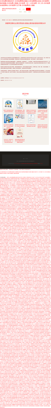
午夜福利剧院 (25, 311)
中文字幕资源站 (5, 374)
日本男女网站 (31, 202)
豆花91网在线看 (32, 270)
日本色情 (38, 253)
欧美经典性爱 (27, 273)
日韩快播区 (12, 363)
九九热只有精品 (47, 206)
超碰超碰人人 (29, 333)
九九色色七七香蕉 (21, 393)
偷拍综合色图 (48, 346)
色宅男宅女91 (11, 343)
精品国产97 (42, 253)
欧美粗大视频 (28, 363)
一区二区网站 (41, 206)
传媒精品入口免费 (39, 336)
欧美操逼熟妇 (8, 308)
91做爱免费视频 (40, 384)
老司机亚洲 (14, 386)
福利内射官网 (18, 386)
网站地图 (17, 173)
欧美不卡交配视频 (5, 213)
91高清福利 (17, 370)
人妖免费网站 (27, 216)
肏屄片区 (15, 230)
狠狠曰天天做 (27, 370)
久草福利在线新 (46, 391)
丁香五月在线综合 (35, 325)
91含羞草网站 (21, 202)
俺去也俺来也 (5, 202)
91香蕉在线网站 (9, 397)
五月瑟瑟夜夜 (37, 405)
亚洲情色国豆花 (28, 212)
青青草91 (48, 257)
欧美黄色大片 (10, 312)
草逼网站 (40, 388)
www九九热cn (4, 276)
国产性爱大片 (39, 188)
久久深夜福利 (18, 266)
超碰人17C (28, 223)
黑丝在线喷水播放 (7, 264)
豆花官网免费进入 (42, 364)
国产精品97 (40, 284)
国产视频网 (20, 239)
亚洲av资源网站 (21, 335)
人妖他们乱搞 (42, 401)
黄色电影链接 (19, 400)
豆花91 (1, 364)
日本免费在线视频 (33, 242)
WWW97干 (12, 181)
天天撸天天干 (38, 226)
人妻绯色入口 (29, 281)
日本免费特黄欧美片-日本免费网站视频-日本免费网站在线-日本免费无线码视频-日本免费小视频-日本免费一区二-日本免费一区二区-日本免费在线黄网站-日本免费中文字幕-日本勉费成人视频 (25, 3)
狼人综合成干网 (44, 246)
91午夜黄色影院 (31, 394)
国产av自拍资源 (21, 180)
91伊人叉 (40, 374)
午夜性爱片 (23, 319)
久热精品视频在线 (29, 280)
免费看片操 (12, 369)
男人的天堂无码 (30, 285)
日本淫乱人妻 (35, 249)
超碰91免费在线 (33, 222)
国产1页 (28, 388)
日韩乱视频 (49, 267)
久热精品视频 (6, 318)
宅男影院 (35, 209)
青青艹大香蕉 (25, 287)
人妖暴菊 (13, 187)
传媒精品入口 (38, 307)
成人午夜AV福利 (15, 191)
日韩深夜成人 (18, 188)
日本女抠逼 (14, 316)
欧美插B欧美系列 (6, 273)
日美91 (17, 335)
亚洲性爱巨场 (38, 398)
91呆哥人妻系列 (44, 239)
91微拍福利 (2, 314)
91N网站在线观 (30, 387)
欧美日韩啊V (4, 215)
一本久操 (10, 187)
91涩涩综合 (37, 381)
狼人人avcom (27, 331)
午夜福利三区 (20, 380)
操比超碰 (30, 357)
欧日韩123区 (10, 379)
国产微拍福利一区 (7, 242)
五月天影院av (9, 301)
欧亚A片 (37, 221)
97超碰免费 (25, 195)
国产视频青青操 (14, 393)
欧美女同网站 (34, 357)
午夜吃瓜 (49, 362)
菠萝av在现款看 (31, 298)
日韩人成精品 (27, 360)
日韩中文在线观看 (36, 397)
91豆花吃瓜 (25, 228)
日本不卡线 (41, 366)
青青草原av (10, 366)
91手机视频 (34, 333)
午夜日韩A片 (24, 328)
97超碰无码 (39, 246)
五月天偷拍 (34, 239)
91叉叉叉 (45, 362)
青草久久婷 (21, 340)
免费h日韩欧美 (2, 387)
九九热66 (27, 381)
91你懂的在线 (21, 370)
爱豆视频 (6, 314)
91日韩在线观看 (47, 311)
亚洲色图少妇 (39, 213)
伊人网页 (19, 221)
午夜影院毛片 (36, 377)
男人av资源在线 (18, 209)
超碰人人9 (33, 229)
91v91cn (23, 290)
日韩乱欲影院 (24, 333)
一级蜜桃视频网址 (17, 198)
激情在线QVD (32, 326)
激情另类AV (21, 346)
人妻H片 (33, 305)
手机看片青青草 (5, 380)
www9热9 (3, 321)
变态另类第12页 (11, 350)
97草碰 (11, 403)
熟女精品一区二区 (23, 339)
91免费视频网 (5, 267)
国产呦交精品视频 (18, 342)
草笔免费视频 (21, 304)
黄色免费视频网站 (20, 276)
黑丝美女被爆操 (20, 302)
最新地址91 (4, 394)
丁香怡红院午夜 (41, 278)
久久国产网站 (10, 352)
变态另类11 (34, 322)
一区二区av (36, 271)
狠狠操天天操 (15, 353)
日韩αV (22, 373)
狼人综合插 (24, 305)
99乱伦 (15, 314)
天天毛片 (46, 326)
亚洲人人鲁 (43, 209)
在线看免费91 (15, 180)
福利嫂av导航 (37, 223)
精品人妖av (4, 316)
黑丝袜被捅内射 (10, 232)
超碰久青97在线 (9, 274)
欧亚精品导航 (3, 298)
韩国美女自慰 (32, 276)
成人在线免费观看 (5, 187)
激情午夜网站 (34, 316)
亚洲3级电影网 (16, 202)
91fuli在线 (49, 240)
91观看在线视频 (11, 376)
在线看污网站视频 (37, 205)
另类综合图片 (33, 319)
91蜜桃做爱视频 (26, 206)
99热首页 (38, 191)
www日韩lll (3, 324)
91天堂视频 (36, 202)
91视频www (21, 285)
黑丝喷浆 (39, 352)
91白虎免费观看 (4, 225)
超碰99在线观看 (26, 254)
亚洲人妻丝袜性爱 (13, 381)
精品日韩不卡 (4, 319)
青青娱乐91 (35, 338)
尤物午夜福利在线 (9, 311)
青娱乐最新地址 (44, 225)
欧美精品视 (17, 280)
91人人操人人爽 (47, 278)
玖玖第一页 (38, 322)
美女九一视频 (32, 197)
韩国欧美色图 (39, 230)
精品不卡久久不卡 (16, 352)
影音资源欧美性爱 (39, 319)
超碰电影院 (21, 311)
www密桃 (44, 242)
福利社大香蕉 (41, 362)
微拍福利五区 (16, 309)
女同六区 (40, 314)
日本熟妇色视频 (5, 376)
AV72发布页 (35, 315)
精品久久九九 (43, 403)
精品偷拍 (10, 324)
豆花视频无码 (44, 266)
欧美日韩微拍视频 (44, 352)
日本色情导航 (23, 300)
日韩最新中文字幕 (7, 369)
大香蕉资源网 (33, 204)
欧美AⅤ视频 (20, 232)
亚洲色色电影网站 (32, 232)
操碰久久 (41, 305)
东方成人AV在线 (21, 281)
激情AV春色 (4, 270)
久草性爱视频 (37, 305)
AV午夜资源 (26, 298)
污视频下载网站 (46, 247)
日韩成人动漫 (12, 240)
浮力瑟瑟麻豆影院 (11, 339)
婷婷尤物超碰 (28, 283)
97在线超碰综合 (5, 229)
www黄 (25, 281)
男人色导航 (35, 349)
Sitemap (41, 163)
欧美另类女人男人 (30, 324)
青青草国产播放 (16, 178)
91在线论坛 (40, 202)
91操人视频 (15, 328)
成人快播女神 (28, 213)
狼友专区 (9, 322)
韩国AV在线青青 (40, 212)
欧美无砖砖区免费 (27, 295)
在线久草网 (21, 353)
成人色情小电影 (15, 288)
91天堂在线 (45, 194)
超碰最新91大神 (45, 252)
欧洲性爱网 (37, 304)
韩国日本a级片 (4, 328)
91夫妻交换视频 (45, 213)
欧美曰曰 (28, 400)
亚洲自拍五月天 (32, 381)
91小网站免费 (10, 243)
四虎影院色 (41, 377)
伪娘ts (13, 342)
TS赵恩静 (20, 387)
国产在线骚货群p (47, 305)
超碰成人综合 (8, 321)
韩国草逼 (49, 386)
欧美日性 (36, 247)
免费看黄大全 (8, 291)
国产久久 (3, 329)
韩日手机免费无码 (33, 360)
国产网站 (42, 263)
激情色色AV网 (45, 202)
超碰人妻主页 (39, 339)
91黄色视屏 (19, 329)
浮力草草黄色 (39, 239)
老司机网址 (30, 312)
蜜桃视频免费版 (14, 397)
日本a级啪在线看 (5, 353)
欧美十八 (7, 257)
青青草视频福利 (28, 246)
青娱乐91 (13, 285)
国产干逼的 (24, 239)
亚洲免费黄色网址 (43, 367)
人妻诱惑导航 (26, 256)
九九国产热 (17, 318)
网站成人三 (26, 376)
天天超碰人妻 (8, 219)
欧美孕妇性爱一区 (25, 314)
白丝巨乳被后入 (34, 212)
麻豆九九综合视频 (24, 271)
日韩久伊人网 (7, 233)
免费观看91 (20, 208)
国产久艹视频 (26, 379)
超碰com (39, 363)
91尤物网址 (20, 383)
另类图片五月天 (4, 260)
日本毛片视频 (42, 322)
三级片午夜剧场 (36, 332)
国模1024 (32, 199)
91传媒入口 (39, 359)
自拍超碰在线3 (30, 284)
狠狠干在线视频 (9, 259)
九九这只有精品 (43, 335)
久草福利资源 (26, 357)
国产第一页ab (44, 230)
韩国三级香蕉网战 (41, 373)
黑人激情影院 (10, 364)
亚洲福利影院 (32, 304)
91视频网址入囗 (36, 346)
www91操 (6, 201)
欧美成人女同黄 (42, 350)
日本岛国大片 (15, 254)
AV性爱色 (6, 237)
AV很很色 (4, 391)
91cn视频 (18, 242)
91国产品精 (22, 360)
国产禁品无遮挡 (23, 187)
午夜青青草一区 (14, 184)
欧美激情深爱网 (18, 404)
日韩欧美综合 (3, 266)
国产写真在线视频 (12, 246)
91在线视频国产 (17, 295)
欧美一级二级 (2, 363)
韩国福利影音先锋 (3, 208)
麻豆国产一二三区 (17, 249)
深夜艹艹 (18, 405)
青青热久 (4, 223)
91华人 (1, 403)
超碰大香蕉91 (32, 356)
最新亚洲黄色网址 (21, 263)
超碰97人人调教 (28, 198)
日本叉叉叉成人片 (7, 181)
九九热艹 (33, 177)
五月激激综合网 (4, 290)
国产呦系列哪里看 (18, 363)
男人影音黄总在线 (4, 379)
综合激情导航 (6, 349)
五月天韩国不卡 (27, 367)
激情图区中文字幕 (41, 264)
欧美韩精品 (9, 405)
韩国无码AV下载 (33, 403)
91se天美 (43, 226)
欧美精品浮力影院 (27, 235)
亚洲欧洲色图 (7, 355)
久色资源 (8, 215)
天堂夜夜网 (36, 366)
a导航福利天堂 (4, 366)
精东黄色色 (44, 283)
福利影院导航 (28, 290)
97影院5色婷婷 (46, 332)
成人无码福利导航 (23, 205)
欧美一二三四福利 (40, 185)
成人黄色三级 (11, 309)
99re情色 (7, 381)
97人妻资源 (38, 321)
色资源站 (29, 253)
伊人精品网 (35, 300)
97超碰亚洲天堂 (41, 298)
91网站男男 (20, 284)
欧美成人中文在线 (11, 370)
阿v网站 (24, 353)
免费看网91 (9, 386)
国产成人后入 (47, 198)
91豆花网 (19, 324)
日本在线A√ (5, 360)
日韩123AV (38, 391)
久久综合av (42, 297)
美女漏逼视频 (28, 308)
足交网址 (30, 318)
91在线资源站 (40, 247)
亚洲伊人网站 (20, 185)
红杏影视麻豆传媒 (28, 263)
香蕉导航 (16, 285)
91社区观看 (7, 197)
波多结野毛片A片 (4, 230)
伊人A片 (39, 218)
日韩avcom (47, 336)
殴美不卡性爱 (36, 376)
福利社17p (4, 308)
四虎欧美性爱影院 (12, 362)
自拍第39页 (7, 383)
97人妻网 (1, 357)
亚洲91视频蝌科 (23, 349)
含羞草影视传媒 (31, 405)
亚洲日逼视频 (41, 379)
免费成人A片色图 (14, 270)
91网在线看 (11, 222)
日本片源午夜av (14, 229)
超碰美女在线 (30, 386)
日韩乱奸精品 (44, 261)
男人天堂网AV (23, 177)
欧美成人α (48, 249)
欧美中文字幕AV (9, 256)
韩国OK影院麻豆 (10, 400)
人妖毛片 (13, 192)
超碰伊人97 (6, 209)
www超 (19, 219)
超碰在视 (30, 256)
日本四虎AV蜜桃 (27, 240)
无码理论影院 (46, 376)
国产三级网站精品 (35, 195)
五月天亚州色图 (28, 191)
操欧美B (36, 276)
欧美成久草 (24, 204)
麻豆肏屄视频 (36, 250)
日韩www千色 (31, 302)
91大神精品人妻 (27, 342)
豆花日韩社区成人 (17, 350)
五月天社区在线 (8, 398)
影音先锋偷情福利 (30, 211)
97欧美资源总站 (3, 384)
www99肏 (16, 240)
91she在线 (31, 329)
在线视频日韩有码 (15, 219)
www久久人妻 (44, 339)
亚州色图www (24, 324)
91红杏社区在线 (5, 340)
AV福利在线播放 (33, 401)
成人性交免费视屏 (43, 205)
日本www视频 (18, 338)
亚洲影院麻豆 (22, 261)
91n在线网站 (33, 398)
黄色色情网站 (11, 356)
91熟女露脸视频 (32, 261)
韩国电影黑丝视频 (19, 264)
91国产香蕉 (20, 394)
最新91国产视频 (6, 357)
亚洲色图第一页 (47, 329)
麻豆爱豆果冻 (26, 326)
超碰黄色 (2, 339)
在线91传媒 (34, 280)
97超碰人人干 (28, 188)
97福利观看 (38, 197)
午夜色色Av (30, 287)
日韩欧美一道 (22, 377)
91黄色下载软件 (43, 370)
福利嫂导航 (32, 370)
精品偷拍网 (21, 267)
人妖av (17, 331)
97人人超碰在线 (41, 273)
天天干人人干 (18, 326)
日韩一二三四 (24, 233)
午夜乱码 (32, 235)
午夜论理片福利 (24, 301)
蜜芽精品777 (22, 216)
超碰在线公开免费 (9, 346)
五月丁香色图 (24, 277)
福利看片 (23, 321)
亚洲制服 (17, 225)
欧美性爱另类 (44, 390)
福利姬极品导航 (16, 294)
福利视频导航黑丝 (11, 287)
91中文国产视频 (30, 350)
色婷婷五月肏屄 (42, 346)
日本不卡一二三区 (34, 301)
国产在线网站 (37, 192)
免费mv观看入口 (12, 326)
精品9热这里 (29, 195)
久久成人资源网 (20, 270)
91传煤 (27, 318)
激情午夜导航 (39, 333)
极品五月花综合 (11, 211)
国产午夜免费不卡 (15, 267)
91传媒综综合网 (40, 349)
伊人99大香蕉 (35, 211)
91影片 (8, 260)
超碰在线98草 (19, 260)
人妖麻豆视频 (40, 199)
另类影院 (27, 201)
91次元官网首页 (8, 329)
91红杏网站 (46, 237)
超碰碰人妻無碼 (10, 271)
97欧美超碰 (49, 363)
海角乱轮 (5, 205)
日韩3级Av (41, 215)
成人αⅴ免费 (11, 305)
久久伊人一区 (4, 301)
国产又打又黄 (29, 230)
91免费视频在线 (12, 197)
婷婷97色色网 (33, 390)
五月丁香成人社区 (15, 304)
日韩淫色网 (36, 273)
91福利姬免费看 (38, 270)
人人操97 (15, 400)
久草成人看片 (10, 263)
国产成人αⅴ (15, 239)
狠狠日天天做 (5, 367)
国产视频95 (28, 249)
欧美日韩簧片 (37, 331)
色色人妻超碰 (12, 228)
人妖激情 (9, 229)
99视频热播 (25, 391)
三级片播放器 (3, 304)
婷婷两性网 (13, 398)
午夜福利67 (8, 194)
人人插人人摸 (22, 343)
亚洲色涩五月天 (5, 281)
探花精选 (23, 381)
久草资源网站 (6, 309)
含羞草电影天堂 (35, 281)
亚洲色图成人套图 (47, 369)
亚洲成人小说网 (4, 232)
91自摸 (47, 380)
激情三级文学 (18, 177)
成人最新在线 (23, 363)
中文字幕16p (20, 287)
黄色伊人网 (22, 405)
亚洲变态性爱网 (3, 346)
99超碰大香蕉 (26, 278)
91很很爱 (47, 308)
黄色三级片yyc (13, 235)
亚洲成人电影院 (28, 305)
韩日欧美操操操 (5, 294)
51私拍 (22, 199)
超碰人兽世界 (24, 400)
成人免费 (17, 332)
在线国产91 (6, 295)
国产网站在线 (35, 318)
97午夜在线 (36, 379)
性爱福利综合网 (10, 328)
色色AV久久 (11, 239)
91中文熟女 (29, 339)
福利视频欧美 (10, 180)
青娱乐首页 (23, 212)
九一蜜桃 (5, 261)
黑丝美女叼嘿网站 (24, 209)
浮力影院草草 (38, 403)
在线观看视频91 (42, 325)
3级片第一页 (39, 266)
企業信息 (25, 11)
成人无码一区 (5, 263)
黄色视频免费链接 (36, 329)
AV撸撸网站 (13, 404)
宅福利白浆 (26, 352)
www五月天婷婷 (36, 387)
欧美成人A (47, 188)
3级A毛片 (24, 274)
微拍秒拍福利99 (29, 187)
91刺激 (47, 404)
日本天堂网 (32, 355)
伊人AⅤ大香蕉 (20, 254)
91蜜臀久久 (14, 283)
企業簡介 (23, 9)
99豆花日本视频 (35, 218)
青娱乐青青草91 (39, 345)
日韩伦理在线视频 (43, 240)
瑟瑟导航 (41, 391)
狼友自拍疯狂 (21, 332)
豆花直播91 (27, 192)
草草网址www (10, 202)
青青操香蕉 (39, 316)
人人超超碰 (49, 312)
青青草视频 (12, 383)
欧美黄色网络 (29, 218)
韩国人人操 (12, 216)
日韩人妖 (24, 315)
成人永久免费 (13, 266)
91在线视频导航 (15, 346)
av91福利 (23, 322)
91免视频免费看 (20, 194)
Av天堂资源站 (29, 228)
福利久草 (16, 228)
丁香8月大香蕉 (46, 343)
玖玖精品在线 (36, 343)
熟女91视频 (8, 298)
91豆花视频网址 (27, 304)
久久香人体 (37, 177)
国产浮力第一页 (39, 309)
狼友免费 (13, 261)
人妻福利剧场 (2, 331)
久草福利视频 (2, 280)
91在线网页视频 (45, 374)
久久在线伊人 (5, 364)
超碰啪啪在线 (29, 325)
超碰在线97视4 (15, 305)
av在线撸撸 (15, 364)
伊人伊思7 (46, 185)
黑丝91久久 (21, 374)
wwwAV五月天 (33, 253)
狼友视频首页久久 (46, 208)
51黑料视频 (19, 223)
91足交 (10, 288)
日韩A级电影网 (14, 384)
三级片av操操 (20, 236)
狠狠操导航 (10, 201)
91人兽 (20, 305)
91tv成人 (2, 197)
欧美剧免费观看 (22, 355)
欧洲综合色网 (23, 188)
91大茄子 (22, 235)
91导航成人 (41, 194)
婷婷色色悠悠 (6, 356)
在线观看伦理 (9, 284)
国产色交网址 (27, 345)
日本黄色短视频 (46, 215)
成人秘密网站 (8, 218)
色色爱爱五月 (10, 353)
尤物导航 (26, 332)
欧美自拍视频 (6, 188)
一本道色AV (7, 228)
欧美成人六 (42, 236)
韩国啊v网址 (31, 208)
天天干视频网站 (19, 362)
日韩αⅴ (2, 226)
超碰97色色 (15, 252)
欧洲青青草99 (35, 264)
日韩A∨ (21, 391)
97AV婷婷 (1, 209)
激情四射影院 (19, 253)
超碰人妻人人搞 (8, 185)
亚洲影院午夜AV (5, 325)
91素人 (24, 215)
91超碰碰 (31, 335)
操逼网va (33, 263)
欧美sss (44, 349)
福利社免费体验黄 (27, 181)
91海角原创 (32, 278)
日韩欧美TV (22, 352)
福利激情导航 (24, 253)
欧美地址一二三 (30, 288)
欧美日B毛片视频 (41, 357)
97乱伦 (44, 281)
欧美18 (14, 290)
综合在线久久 (33, 290)
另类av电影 (22, 295)
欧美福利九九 (18, 278)
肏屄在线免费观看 (44, 359)
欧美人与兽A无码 (24, 266)
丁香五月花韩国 (46, 212)
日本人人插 (41, 381)
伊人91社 (45, 312)
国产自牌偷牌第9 (17, 291)
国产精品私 (24, 316)
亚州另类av (17, 369)
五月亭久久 (36, 184)
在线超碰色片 (45, 187)
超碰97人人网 (6, 338)
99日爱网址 (47, 373)
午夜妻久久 (25, 194)
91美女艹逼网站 (45, 318)
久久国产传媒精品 (32, 380)
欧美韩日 (29, 384)
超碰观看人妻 (42, 178)
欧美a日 (44, 380)
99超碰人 (8, 205)
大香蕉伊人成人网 (13, 338)
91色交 (25, 388)
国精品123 (7, 277)
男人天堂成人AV (9, 394)
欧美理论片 (14, 390)
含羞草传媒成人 (22, 213)
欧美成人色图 (38, 182)
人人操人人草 (19, 314)
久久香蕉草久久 (36, 297)
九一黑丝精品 (41, 243)
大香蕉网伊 (38, 295)
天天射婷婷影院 (8, 335)
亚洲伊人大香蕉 (47, 181)
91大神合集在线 (34, 266)
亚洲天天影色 (8, 235)
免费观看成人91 (14, 185)
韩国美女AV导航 (36, 393)
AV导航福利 (5, 390)
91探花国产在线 (39, 242)
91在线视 (49, 276)
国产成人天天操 (31, 180)
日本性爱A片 (45, 195)
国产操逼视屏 (38, 232)
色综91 (19, 252)
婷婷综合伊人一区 (7, 184)
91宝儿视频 (36, 216)
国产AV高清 (16, 181)
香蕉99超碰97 (5, 236)
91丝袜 (43, 369)
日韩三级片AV (3, 219)
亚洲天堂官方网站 (12, 349)
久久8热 (15, 376)
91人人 (25, 211)
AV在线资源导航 (47, 287)
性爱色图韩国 (35, 287)
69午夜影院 (44, 333)
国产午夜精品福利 (30, 205)
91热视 (2, 350)
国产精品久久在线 (13, 260)
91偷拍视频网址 (45, 228)
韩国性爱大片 (36, 364)
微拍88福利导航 (19, 290)
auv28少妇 (24, 362)
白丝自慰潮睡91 (47, 357)
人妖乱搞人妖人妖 (13, 333)
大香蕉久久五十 (30, 209)
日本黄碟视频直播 (33, 367)
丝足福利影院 (32, 331)
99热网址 (22, 278)
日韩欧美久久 (12, 215)
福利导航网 (14, 223)
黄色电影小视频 (23, 226)
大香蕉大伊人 (32, 223)
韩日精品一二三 (30, 194)
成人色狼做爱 (30, 332)
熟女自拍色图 (12, 199)
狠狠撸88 (7, 362)
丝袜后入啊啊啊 (10, 374)
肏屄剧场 (19, 312)
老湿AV (44, 336)
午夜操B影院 (35, 335)
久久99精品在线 (3, 250)
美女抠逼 (6, 339)
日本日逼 (18, 205)
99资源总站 (28, 309)
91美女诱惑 (29, 301)
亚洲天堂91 (17, 298)
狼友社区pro (40, 277)
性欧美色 (30, 219)
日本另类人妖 (31, 201)
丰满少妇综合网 (35, 311)
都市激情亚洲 (21, 273)
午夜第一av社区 (42, 404)
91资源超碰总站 (3, 194)
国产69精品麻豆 (19, 201)
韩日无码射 (42, 204)
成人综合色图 (17, 261)
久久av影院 (13, 335)
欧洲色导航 (22, 298)
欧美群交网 (32, 237)
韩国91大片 (9, 276)
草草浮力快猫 (34, 246)
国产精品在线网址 (4, 271)
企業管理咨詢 (23, 163)
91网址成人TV (28, 353)
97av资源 (47, 209)
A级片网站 (34, 336)
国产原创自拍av (29, 291)
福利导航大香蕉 (44, 270)
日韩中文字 (14, 247)
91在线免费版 (20, 384)
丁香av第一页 (27, 401)
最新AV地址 (48, 192)
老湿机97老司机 (47, 256)
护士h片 (29, 236)
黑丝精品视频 (24, 184)
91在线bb (12, 401)
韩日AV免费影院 (9, 384)
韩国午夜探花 (27, 237)
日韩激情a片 (43, 383)
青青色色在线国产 (34, 277)
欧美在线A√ (30, 338)
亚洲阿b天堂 (38, 360)
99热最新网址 (14, 259)
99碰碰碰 (16, 211)
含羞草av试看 (8, 182)
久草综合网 (12, 297)
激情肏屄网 (33, 221)
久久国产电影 (36, 285)
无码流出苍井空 (26, 276)
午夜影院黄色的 (13, 331)
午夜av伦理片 (41, 394)
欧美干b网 (22, 388)
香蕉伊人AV (38, 274)
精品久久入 (15, 253)
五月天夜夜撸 (37, 355)
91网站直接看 (36, 206)
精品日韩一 (30, 267)
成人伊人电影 (16, 336)
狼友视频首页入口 (14, 208)
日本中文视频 (46, 340)
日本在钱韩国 (31, 297)
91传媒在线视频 (11, 280)
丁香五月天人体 (31, 376)
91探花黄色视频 (46, 221)
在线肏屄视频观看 (45, 277)
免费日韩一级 (23, 249)
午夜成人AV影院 (36, 314)
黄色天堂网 (45, 319)
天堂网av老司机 (10, 281)
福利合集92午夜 (22, 331)
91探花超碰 (42, 274)
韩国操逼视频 (34, 188)
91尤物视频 (32, 206)
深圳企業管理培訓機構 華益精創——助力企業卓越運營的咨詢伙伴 (8, 126)
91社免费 (31, 393)
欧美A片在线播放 (40, 338)
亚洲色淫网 (13, 321)
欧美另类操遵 (31, 404)
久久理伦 (16, 387)
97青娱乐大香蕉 (3, 259)
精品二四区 (48, 355)
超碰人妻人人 (10, 380)
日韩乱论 (42, 295)
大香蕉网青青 (41, 332)
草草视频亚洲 (14, 394)
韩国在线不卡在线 (17, 271)
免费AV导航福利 (12, 357)
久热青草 (18, 256)
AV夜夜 (14, 222)
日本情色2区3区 (42, 324)
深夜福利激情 (43, 307)
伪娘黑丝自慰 (44, 271)
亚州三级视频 (44, 254)
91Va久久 (38, 367)
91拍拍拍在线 (14, 366)
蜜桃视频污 (23, 246)
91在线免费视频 (47, 397)
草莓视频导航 (14, 276)
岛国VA (4, 235)
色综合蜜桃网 (27, 393)
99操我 (24, 403)
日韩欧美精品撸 (44, 276)
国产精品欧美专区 (47, 394)
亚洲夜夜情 (36, 298)
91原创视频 (10, 325)
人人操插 (37, 204)
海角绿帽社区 (20, 397)
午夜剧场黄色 (30, 346)
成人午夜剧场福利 (25, 338)
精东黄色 (22, 192)
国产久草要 (42, 201)
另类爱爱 (39, 267)
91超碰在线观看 (45, 387)
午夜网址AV (35, 187)
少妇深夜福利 (36, 394)
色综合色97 (26, 405)
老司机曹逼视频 (31, 247)
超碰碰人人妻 (2, 398)
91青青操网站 (12, 355)
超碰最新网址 (26, 302)
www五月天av (24, 387)
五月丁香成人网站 (24, 350)
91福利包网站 (25, 397)
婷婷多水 (33, 353)
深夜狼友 (46, 226)
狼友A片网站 (42, 304)
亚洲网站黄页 (23, 223)
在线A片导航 (27, 343)
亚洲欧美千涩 (9, 345)
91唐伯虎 (9, 285)
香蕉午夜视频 (26, 257)
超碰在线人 (46, 297)
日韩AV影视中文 (29, 349)
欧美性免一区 (26, 225)
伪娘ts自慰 (3, 355)
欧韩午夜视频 (14, 319)
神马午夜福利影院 (28, 252)
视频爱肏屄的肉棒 (25, 208)
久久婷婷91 (44, 218)
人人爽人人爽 (13, 332)
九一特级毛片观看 (3, 283)
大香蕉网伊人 (39, 257)
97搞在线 (31, 257)
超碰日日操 (21, 197)
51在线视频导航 (39, 254)
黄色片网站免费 (15, 324)
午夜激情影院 (41, 397)
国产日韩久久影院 (41, 256)
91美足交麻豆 (36, 243)
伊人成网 (43, 400)
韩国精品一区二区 (9, 253)
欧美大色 (2, 407)
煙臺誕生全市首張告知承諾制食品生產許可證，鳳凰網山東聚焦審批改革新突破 (31, 112)
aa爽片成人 (8, 359)
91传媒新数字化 (37, 302)
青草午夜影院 (31, 383)
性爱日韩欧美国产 (30, 366)
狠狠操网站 (14, 177)
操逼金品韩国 (3, 381)
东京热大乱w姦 (44, 288)
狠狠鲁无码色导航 (27, 359)
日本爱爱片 (35, 257)
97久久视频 (19, 277)
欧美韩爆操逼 (6, 388)
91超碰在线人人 (7, 297)
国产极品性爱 (26, 373)
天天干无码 (14, 403)
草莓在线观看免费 (21, 191)
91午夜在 (1, 242)
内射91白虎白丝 (37, 370)
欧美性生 (8, 332)
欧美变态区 (11, 236)
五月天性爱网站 (6, 278)
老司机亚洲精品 (16, 377)
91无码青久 (36, 278)
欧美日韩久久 (15, 236)
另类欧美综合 (28, 177)
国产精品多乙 (27, 178)
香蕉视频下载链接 (36, 259)
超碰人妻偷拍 (42, 308)
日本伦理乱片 (43, 232)
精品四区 (19, 229)
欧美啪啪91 (9, 225)
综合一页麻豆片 (33, 342)
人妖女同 (34, 233)
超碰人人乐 (49, 261)
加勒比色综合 (15, 237)
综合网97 (30, 294)
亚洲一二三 (7, 333)
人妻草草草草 (40, 228)
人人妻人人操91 (9, 342)
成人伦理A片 (19, 315)
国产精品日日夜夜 (11, 209)
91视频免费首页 (34, 213)
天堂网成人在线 (18, 246)
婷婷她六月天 (36, 208)
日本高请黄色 (4, 192)
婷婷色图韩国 (33, 181)
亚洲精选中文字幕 (9, 250)
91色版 (32, 184)
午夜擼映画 (44, 294)
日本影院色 (48, 294)
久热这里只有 (23, 221)
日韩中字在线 (7, 363)
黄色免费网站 (42, 329)
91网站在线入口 (40, 187)
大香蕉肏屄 (41, 208)
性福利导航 (9, 208)
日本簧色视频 (20, 325)
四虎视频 (7, 240)
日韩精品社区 (34, 230)
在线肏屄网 (34, 226)
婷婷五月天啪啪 (35, 291)
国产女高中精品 (35, 267)
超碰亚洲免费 (39, 280)
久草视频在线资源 (39, 380)
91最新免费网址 (9, 304)
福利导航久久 (28, 390)
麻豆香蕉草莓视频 (37, 225)
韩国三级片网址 (30, 264)
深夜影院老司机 (19, 222)
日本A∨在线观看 (10, 290)
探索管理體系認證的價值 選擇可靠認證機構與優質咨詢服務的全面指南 (20, 141)
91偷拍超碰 (6, 307)
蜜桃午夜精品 (45, 180)
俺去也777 (28, 274)
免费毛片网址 (11, 273)
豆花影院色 (27, 261)
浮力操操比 (40, 291)
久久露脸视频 (13, 233)
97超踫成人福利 (18, 199)
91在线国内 (46, 295)
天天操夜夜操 (18, 187)
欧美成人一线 (45, 388)
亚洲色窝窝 (46, 274)
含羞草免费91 (14, 322)
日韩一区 (17, 215)
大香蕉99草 (22, 242)
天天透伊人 (46, 315)
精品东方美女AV (13, 242)
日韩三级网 (47, 325)
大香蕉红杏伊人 (21, 211)
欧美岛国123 (16, 206)
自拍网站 (9, 212)
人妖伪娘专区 (39, 400)
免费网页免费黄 (9, 223)
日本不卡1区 (44, 249)
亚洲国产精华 (14, 204)
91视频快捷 (38, 219)
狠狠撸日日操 (23, 219)
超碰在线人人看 (37, 240)
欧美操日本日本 (27, 199)
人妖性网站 (11, 254)
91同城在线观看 (47, 360)
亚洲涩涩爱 (17, 297)
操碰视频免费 (14, 325)
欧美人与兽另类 (34, 191)
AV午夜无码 (22, 252)
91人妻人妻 (25, 325)
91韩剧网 (39, 276)
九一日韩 (23, 247)
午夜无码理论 (43, 267)
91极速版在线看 (4, 252)
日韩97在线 (9, 261)
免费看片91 (38, 236)
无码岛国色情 (42, 326)
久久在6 (19, 308)
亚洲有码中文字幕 (25, 404)
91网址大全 (7, 326)
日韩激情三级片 (46, 381)
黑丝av (39, 335)
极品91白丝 (2, 287)
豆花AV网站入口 (33, 283)
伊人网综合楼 (42, 259)
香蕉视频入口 (9, 195)
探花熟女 (22, 326)
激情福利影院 (8, 316)
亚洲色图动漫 (13, 264)
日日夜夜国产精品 (22, 280)
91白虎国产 (47, 216)
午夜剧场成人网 (38, 261)
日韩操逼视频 (28, 221)
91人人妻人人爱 (47, 204)
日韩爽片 (17, 355)
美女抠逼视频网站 (35, 363)
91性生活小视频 (32, 192)
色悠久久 (45, 384)
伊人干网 (36, 369)
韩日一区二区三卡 (12, 188)
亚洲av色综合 (39, 283)
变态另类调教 (6, 254)
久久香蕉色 (25, 267)
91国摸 (36, 352)
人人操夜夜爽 (36, 324)
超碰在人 (5, 332)
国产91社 (1, 295)
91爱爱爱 (35, 288)
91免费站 (4, 397)
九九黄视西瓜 (31, 225)
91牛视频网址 (33, 391)
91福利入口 (6, 377)
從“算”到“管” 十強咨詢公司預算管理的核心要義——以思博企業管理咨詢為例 (8, 141)
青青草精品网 (10, 367)
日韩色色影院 (6, 226)
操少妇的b (14, 201)
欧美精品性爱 (32, 178)
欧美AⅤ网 (42, 181)
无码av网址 (15, 379)
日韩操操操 (13, 387)
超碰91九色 (23, 308)
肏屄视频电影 (31, 243)
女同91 (24, 201)
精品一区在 (4, 253)
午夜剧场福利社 (33, 345)
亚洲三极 (46, 280)
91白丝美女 (14, 256)
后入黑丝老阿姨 (5, 312)
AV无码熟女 (3, 221)
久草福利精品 (38, 181)
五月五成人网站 (19, 333)
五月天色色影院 (10, 252)
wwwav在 (12, 291)
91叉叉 (27, 219)
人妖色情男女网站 (38, 235)
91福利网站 (26, 202)
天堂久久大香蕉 (37, 201)
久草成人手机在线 (6, 288)
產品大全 (28, 9)
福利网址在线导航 (7, 373)
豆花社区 (41, 177)
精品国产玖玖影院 (29, 362)
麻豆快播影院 (19, 204)
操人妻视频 (11, 178)
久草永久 (27, 315)
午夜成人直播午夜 (10, 249)
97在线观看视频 (48, 285)
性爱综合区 (30, 397)
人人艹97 (45, 338)
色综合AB (39, 301)
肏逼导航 (30, 311)
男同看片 (15, 277)
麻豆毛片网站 (18, 345)
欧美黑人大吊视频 (43, 197)
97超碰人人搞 (28, 319)
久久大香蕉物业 (41, 211)
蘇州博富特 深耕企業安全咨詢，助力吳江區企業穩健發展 (20, 126)
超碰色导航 (26, 180)
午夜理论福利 (46, 201)
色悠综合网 (3, 233)
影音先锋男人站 (20, 259)
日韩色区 (32, 198)
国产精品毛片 (13, 373)
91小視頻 (43, 188)
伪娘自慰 (24, 259)
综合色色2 (36, 373)
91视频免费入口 (20, 366)
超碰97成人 (9, 319)
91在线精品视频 (3, 274)
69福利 (12, 230)
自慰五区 (13, 345)
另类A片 (31, 249)
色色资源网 (42, 331)
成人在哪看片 (18, 247)
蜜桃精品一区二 (5, 198)
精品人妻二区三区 (30, 259)
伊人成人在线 (3, 256)
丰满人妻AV (20, 228)
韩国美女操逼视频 (15, 340)
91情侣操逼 (41, 237)
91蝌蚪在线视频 (24, 229)
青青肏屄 (40, 271)
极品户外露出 (43, 219)
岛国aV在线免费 (11, 336)
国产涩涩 (22, 359)
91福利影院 (41, 195)
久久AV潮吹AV (35, 386)
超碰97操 (21, 357)
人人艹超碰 (22, 367)
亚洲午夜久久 (2, 401)
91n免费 (6, 324)
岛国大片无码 (27, 242)
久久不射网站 (16, 374)
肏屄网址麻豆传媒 (10, 206)
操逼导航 (46, 211)
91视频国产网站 (39, 233)
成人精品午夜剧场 (30, 340)
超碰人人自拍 (33, 182)
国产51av (20, 369)
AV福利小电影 (24, 284)
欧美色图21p (4, 284)
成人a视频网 (15, 302)
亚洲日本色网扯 (34, 252)
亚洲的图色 (41, 312)
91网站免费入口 (36, 404)
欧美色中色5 (22, 257)
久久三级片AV (19, 381)
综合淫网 (30, 374)
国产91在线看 (21, 181)
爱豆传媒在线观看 (32, 254)
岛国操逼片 (15, 243)
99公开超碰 (39, 288)
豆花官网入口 (10, 302)
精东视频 (34, 260)
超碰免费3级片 (45, 342)
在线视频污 (5, 400)
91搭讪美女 (33, 236)
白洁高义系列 (47, 253)
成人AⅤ (33, 294)
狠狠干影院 (10, 247)
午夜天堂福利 (15, 380)
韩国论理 (9, 230)
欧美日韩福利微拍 (13, 194)
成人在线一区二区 (18, 321)
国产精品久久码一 (13, 359)
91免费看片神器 (17, 212)
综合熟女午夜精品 (47, 243)
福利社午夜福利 (21, 288)
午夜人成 (23, 283)
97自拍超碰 (16, 281)
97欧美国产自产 (22, 336)
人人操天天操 (5, 211)
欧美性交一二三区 (26, 369)
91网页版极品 (22, 178)
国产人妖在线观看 (46, 177)
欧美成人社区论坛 (5, 305)
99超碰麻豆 (45, 302)
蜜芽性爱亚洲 (37, 326)
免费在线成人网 (33, 359)
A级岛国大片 (8, 270)
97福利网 (3, 291)
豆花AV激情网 (22, 401)
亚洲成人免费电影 (22, 297)
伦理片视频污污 (18, 300)
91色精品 (25, 340)
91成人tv (40, 249)
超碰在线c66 (48, 281)
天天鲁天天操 (17, 213)
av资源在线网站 (24, 218)
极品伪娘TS (20, 274)
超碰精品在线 (6, 178)
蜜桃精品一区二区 (42, 216)
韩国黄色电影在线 (5, 343)
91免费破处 (37, 229)
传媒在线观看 (33, 295)
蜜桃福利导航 (23, 291)
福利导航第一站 (17, 401)
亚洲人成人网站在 (28, 321)
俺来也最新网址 (48, 400)
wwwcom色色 (32, 274)
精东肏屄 (46, 236)
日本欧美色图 (38, 290)
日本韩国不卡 (42, 356)
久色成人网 (47, 324)
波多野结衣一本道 (30, 271)
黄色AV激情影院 (22, 309)
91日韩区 (28, 391)
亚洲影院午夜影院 (45, 182)
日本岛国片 (2, 356)
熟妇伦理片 (45, 284)
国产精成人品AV (35, 362)
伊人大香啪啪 (21, 307)
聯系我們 (20, 11)
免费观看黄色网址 (3, 195)
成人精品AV (17, 391)
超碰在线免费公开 (20, 364)
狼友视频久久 (24, 222)
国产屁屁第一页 (11, 295)
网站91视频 (24, 390)
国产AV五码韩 (5, 370)
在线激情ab (41, 343)
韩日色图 (40, 184)
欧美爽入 (47, 309)
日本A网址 (38, 401)
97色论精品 (31, 373)
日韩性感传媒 (11, 377)
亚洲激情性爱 (40, 281)
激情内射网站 (46, 199)
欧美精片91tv (46, 263)
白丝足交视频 (19, 390)
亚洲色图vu (5, 212)
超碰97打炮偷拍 (42, 285)
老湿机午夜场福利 (21, 237)
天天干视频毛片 (10, 198)
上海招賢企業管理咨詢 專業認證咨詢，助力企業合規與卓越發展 (42, 112)
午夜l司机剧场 (45, 377)
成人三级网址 (25, 294)
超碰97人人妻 (21, 240)
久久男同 (42, 198)
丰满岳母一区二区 (4, 336)
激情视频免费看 (25, 394)
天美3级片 (17, 257)
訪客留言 (29, 11)
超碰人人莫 (23, 198)
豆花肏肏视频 (4, 249)
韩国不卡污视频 (5, 243)
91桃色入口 (41, 221)
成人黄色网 (47, 178)
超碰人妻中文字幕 (47, 273)
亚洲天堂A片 (27, 335)
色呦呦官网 (29, 277)
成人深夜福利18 (34, 339)
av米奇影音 (28, 403)
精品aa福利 (23, 345)
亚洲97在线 (9, 204)
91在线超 (17, 182)
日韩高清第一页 (36, 215)
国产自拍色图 (23, 243)
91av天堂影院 (11, 315)
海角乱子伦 (6, 246)
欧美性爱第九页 (12, 300)
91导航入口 (25, 264)
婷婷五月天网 (14, 195)
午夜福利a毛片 (9, 283)
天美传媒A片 (43, 290)
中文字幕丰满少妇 (29, 215)
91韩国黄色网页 (5, 239)
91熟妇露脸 (45, 314)
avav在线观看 (18, 373)
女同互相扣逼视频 (12, 318)
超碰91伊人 (35, 185)
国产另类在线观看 (12, 388)
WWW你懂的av (4, 247)
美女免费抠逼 (9, 191)
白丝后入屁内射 (33, 400)
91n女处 (18, 359)
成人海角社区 (16, 307)
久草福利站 (25, 366)
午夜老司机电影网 (14, 221)
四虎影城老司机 (10, 294)
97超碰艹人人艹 (39, 222)
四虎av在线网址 (25, 185)
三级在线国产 (11, 226)
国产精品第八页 (20, 250)
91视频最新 (32, 240)
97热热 (1, 370)
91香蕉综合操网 (45, 222)
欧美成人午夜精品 (45, 291)
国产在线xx (10, 267)
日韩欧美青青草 (43, 192)
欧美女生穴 (17, 197)
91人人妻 (16, 287)
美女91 (42, 321)
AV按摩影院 (8, 266)
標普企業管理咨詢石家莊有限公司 (29, 163)
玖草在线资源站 (38, 353)
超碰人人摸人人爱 (6, 403)
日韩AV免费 (19, 230)
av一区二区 (3, 335)
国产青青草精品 (14, 218)
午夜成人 (23, 329)
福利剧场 (22, 256)
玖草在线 (12, 212)
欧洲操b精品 (19, 319)
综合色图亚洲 (8, 221)
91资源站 (19, 301)
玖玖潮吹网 (4, 240)
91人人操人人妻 (27, 307)
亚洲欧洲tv (29, 184)
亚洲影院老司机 (42, 229)
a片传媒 (22, 342)
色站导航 (6, 180)
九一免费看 (19, 218)
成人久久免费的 (34, 384)
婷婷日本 (34, 219)
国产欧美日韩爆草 (42, 250)
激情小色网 (46, 379)
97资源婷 (44, 309)
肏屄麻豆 (31, 315)
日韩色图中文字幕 (24, 386)
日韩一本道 (8, 391)
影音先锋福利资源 (20, 379)
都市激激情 (43, 223)
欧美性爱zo (31, 314)
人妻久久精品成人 (20, 376)
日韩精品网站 (8, 387)
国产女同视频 (14, 301)
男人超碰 (42, 360)
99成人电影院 (37, 356)
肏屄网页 (29, 182)
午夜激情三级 (25, 250)
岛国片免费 (32, 273)
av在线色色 (32, 216)
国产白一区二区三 (37, 198)
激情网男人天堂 (15, 274)
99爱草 (27, 297)
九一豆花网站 (30, 233)
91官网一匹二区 (44, 353)
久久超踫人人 (25, 384)
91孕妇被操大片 (13, 205)
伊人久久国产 (35, 284)
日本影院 (28, 222)
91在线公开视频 (6, 216)
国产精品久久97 (29, 316)
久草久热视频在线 (35, 312)
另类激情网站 (34, 228)
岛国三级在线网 (35, 374)
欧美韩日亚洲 (8, 404)
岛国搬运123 (28, 204)
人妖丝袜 (38, 300)
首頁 (19, 9)
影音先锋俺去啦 (40, 287)
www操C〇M (15, 263)
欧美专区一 (18, 357)
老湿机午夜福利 (43, 398)
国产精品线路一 (16, 216)
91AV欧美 (37, 388)
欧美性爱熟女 (46, 393)
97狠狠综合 (19, 322)
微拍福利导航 (21, 356)
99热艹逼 (46, 298)
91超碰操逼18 (19, 283)
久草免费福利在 (31, 352)
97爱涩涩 (19, 243)
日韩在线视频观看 (19, 233)
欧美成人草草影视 (14, 308)
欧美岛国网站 (35, 194)
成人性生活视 (21, 206)
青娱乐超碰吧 (36, 180)
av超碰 (27, 243)
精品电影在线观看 (28, 322)
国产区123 (29, 229)
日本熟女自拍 (44, 233)
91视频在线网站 (29, 239)
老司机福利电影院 (37, 340)
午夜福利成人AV (4, 191)
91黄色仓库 (24, 260)
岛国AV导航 (31, 364)
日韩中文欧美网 (19, 403)
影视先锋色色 (10, 237)
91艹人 (41, 302)
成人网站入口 (2, 277)
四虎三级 (39, 369)
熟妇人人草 (21, 215)
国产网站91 (20, 328)
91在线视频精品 (4, 405)
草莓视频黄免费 (4, 386)
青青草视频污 (48, 401)
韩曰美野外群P (44, 184)
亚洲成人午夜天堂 (16, 367)
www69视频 (36, 237)
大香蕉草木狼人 (9, 393)
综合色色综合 (6, 222)
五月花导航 (6, 350)
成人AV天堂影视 (3, 257)
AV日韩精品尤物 (44, 235)
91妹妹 (1, 263)
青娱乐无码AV (15, 312)
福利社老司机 (33, 307)
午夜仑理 (6, 287)
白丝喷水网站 (31, 379)
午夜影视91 (42, 405)
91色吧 (40, 387)
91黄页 (43, 280)
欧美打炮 (27, 329)
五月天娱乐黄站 (20, 195)
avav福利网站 (9, 192)
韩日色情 (25, 288)
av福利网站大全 (15, 284)
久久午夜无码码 (26, 380)
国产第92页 (21, 182)
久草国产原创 (29, 226)
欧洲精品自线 (4, 206)
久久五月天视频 (27, 356)
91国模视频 (25, 182)
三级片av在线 (9, 177)
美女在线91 (16, 383)
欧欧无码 (26, 247)
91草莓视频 (18, 235)
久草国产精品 (6, 315)
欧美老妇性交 (15, 232)
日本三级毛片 (44, 301)
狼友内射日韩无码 (4, 302)
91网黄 (45, 304)
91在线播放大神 (29, 260)
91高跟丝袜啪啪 (41, 311)
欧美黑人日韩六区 (33, 309)
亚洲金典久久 (37, 178)
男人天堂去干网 (26, 374)
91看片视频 (33, 308)
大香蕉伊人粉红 (14, 329)
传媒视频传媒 (42, 300)
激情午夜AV (22, 225)
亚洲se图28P (9, 360)
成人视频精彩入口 (38, 383)
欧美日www (45, 386)
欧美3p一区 (13, 298)
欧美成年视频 (26, 364)
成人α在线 (13, 182)
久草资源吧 (39, 209)
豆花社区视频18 (11, 213)
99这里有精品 (32, 388)
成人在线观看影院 (27, 197)
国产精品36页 (28, 398)
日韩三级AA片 (17, 398)
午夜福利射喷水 (26, 270)
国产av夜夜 (40, 318)
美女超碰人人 (38, 260)
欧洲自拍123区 (2, 362)
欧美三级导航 (4, 204)
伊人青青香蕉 (34, 328)
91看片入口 (14, 360)
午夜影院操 (39, 252)
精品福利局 (31, 185)
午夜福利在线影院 (26, 232)
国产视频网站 (7, 331)
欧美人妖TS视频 (3, 182)
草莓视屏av (5, 345)
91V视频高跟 (44, 363)
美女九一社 (13, 391)
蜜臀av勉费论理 (39, 342)
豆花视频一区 (18, 192)
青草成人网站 (7, 199)
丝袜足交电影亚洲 (43, 355)
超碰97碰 (41, 180)
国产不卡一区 (39, 390)
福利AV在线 (36, 199)
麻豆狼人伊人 (9, 390)
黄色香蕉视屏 (19, 184)
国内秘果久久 (47, 331)
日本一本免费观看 (23, 318)
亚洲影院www (30, 250)
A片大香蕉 (42, 340)
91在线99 (49, 194)
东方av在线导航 (46, 366)
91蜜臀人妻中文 (19, 316)
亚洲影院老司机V (16, 311)
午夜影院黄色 (25, 236)
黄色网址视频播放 (44, 191)
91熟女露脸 (3, 185)
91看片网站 (41, 393)
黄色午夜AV (15, 250)
